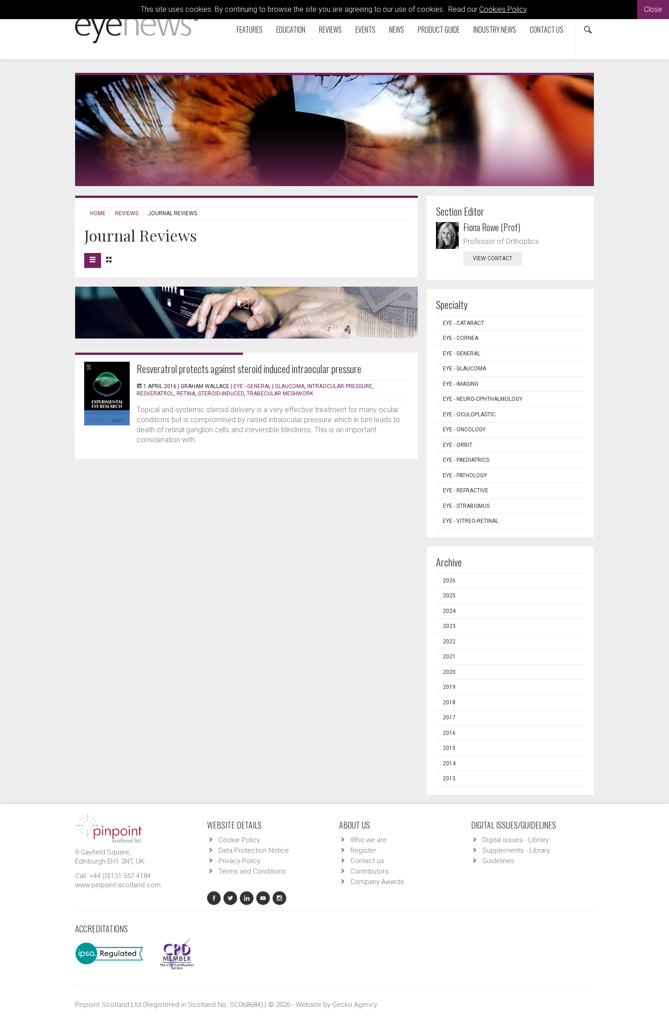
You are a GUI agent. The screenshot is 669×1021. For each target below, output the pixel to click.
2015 (449, 748)
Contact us (546, 29)
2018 (449, 702)
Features (250, 29)
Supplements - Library (516, 850)
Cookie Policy (239, 840)
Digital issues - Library (515, 840)
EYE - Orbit (457, 445)
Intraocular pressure (339, 386)
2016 (449, 733)
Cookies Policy (503, 9)
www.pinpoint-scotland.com (118, 885)
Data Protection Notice (253, 850)
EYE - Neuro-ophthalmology (482, 399)
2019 (449, 687)
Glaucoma (289, 386)
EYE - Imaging (460, 384)
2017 (449, 717)
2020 (449, 672)
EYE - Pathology (465, 475)
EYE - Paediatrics (466, 460)
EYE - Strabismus (466, 506)
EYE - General (252, 386)
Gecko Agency (354, 1005)
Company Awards (377, 882)
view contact (492, 258)
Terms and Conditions (252, 871)
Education (290, 29)
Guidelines (498, 861)
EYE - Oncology (464, 429)
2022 (449, 641)
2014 (449, 763)
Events (365, 29)
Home (98, 213)
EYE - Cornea (460, 338)
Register (363, 850)
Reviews (330, 29)
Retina (186, 393)
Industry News (494, 29)
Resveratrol (155, 393)
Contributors (369, 871)
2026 (449, 580)
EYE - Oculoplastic (469, 414)
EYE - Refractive (465, 490)
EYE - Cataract (463, 323)
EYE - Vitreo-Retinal (470, 521)
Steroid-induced (221, 393)
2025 (449, 595)
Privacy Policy (239, 861)
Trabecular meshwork (280, 393)
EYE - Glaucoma (464, 368)
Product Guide (439, 29)
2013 (449, 778)
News (396, 29)
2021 (449, 656)
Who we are (368, 840)
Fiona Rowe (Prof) (491, 227)
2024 (449, 611)
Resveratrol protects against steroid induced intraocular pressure (249, 368)
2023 (449, 626)
